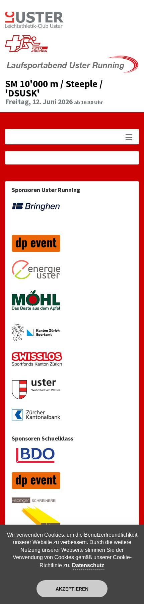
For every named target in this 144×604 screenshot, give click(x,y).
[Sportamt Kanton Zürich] (36, 336)
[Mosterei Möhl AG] (36, 305)
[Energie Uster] (36, 273)
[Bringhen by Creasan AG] (36, 216)
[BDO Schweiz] (36, 459)
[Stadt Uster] (36, 392)
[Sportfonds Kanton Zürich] (37, 363)
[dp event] (36, 247)
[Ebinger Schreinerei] (36, 516)
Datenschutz (88, 565)
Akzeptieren (72, 589)
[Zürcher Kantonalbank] (36, 418)
